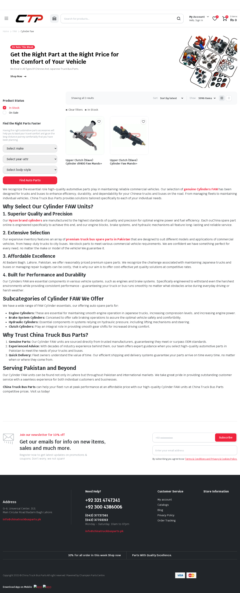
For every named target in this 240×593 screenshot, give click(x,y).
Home (6, 31)
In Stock (93, 109)
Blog (160, 510)
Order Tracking (167, 521)
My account (165, 500)
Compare (101, 129)
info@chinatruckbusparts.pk (22, 519)
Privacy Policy (166, 515)
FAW (15, 31)
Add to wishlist (99, 121)
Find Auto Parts (30, 180)
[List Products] (229, 98)
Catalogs (163, 505)
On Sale (13, 113)
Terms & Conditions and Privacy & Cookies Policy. (211, 459)
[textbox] (14, 149)
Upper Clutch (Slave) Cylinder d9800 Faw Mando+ (84, 161)
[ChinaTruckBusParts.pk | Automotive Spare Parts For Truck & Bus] (29, 18)
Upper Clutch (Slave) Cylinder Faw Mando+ (123, 161)
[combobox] (30, 149)
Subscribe (225, 438)
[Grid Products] (222, 98)
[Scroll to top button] (231, 584)
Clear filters (75, 109)
